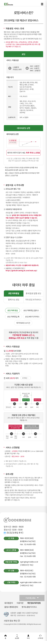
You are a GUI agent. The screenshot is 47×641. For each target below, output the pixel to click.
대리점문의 (8, 603)
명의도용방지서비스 (29, 607)
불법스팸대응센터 (11, 607)
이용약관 (20, 603)
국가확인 (24, 378)
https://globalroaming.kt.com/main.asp (21, 270)
